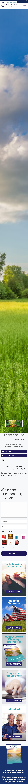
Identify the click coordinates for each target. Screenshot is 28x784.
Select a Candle (7, 531)
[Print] (2, 460)
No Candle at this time (10, 548)
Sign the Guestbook (9, 455)
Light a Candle (8, 451)
